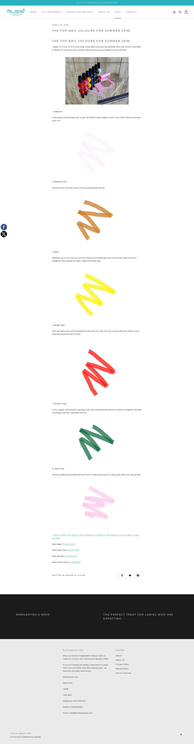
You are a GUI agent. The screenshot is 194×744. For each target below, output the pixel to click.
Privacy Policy (122, 664)
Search (119, 655)
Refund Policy (122, 668)
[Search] (180, 12)
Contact (131, 12)
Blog (118, 12)
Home (33, 12)
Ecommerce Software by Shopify (26, 737)
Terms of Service (123, 673)
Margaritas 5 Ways (33, 614)
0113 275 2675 (69, 544)
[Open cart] (186, 11)
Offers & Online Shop (79, 12)
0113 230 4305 (73, 550)
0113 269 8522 (74, 562)
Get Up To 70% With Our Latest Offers (97, 3)
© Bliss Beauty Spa (21, 733)
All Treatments (51, 12)
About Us (103, 12)
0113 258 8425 (70, 556)
